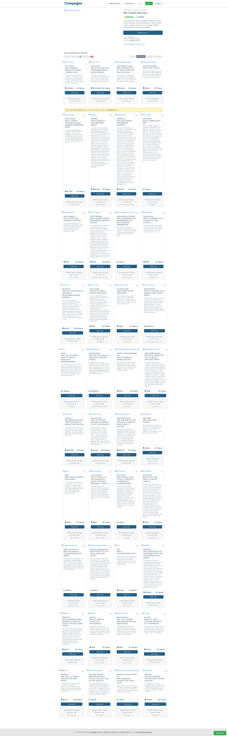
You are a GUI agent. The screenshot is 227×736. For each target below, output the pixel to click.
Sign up (149, 3)
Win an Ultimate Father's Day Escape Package (154, 678)
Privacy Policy (125, 732)
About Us (107, 732)
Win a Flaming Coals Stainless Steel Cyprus (153, 220)
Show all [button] (67, 56)
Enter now (74, 93)
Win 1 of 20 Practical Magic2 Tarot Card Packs (154, 293)
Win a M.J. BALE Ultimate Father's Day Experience (152, 621)
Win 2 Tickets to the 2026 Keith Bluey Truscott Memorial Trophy (99, 480)
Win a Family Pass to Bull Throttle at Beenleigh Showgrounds (125, 480)
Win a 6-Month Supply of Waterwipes (96, 621)
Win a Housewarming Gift (126, 552)
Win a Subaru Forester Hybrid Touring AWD (73, 70)
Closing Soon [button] (87, 56)
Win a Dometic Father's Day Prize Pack (125, 681)
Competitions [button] (114, 3)
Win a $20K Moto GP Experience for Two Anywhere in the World (153, 554)
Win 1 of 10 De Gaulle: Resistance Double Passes (99, 357)
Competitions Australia (144, 732)
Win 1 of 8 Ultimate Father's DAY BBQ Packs (70, 678)
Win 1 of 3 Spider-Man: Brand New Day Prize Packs (127, 621)
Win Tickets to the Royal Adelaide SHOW (99, 553)
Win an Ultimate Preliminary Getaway (124, 123)
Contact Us (115, 732)
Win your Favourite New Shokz (74, 478)
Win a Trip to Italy (151, 68)
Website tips (220, 733)
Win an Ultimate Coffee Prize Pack (98, 292)
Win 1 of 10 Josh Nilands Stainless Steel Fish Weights (100, 422)
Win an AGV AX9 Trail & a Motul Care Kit (150, 479)
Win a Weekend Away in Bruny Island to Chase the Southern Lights (72, 622)
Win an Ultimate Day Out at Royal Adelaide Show (154, 357)
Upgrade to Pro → (112, 110)
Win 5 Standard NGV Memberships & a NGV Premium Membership (126, 221)
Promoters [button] (129, 3)
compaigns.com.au (96, 732)
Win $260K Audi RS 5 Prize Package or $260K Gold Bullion (74, 422)
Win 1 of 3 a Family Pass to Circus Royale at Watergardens (69, 358)
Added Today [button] (76, 56)
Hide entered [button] (141, 56)
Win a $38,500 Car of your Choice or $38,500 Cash (126, 70)
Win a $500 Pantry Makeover (125, 292)
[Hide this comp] (84, 472)
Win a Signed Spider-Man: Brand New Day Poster (100, 220)
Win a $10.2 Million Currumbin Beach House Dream (100, 70)
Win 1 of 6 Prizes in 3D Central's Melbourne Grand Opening (72, 294)
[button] (159, 3)
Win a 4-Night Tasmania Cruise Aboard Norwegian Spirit (74, 124)
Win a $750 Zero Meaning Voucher (72, 219)
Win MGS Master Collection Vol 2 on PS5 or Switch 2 (99, 678)
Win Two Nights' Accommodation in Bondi (72, 553)
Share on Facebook (129, 44)
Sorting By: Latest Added (153, 56)
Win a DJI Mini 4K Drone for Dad (124, 358)
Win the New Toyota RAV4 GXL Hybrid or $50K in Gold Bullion (126, 423)
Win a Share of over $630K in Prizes (98, 123)
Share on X (141, 44)
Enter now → (143, 33)
